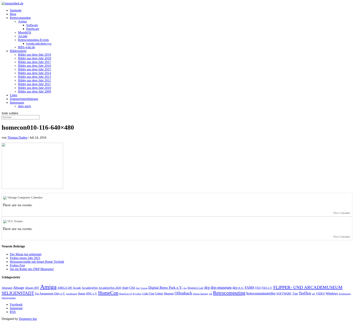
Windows (332, 293)
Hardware (32, 29)
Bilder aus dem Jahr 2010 (34, 87)
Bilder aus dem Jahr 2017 (34, 62)
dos (185, 288)
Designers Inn (28, 319)
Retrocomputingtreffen (261, 293)
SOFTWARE (284, 293)
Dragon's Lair (195, 287)
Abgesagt (7, 287)
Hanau (81, 293)
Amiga (22, 21)
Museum (169, 293)
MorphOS (24, 32)
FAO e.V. (267, 287)
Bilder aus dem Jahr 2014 (34, 73)
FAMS (249, 287)
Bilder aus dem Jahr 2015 (34, 69)
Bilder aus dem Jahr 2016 (34, 65)
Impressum (17, 102)
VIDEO (320, 293)
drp (207, 287)
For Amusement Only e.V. (50, 293)
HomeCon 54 (125, 294)
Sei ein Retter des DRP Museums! (32, 269)
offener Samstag (200, 294)
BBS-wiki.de (26, 47)
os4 (210, 294)
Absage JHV (32, 287)
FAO (258, 287)
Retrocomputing (20, 17)
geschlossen (71, 294)
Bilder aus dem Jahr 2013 (34, 76)
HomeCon (108, 293)
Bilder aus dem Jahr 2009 (34, 91)
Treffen (305, 293)
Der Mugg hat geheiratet (25, 254)
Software (32, 25)
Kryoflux (137, 294)
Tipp (295, 293)
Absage (18, 287)
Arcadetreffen (90, 287)
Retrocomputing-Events (33, 40)
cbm (138, 288)
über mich (24, 106)
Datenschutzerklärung (24, 99)
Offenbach (183, 293)
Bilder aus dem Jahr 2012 (34, 80)
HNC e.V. (91, 293)
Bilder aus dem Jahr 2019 (34, 54)
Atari (125, 287)
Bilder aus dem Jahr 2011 (34, 84)
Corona (144, 288)
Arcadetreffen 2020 (110, 287)
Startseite (16, 10)
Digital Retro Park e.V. (165, 287)
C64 (132, 287)
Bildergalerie (18, 51)
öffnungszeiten (9, 298)
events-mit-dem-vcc (39, 43)
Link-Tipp (148, 293)
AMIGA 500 (64, 287)
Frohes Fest (17, 265)
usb (313, 294)
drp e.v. (238, 287)
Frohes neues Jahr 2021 (25, 258)
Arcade (22, 36)
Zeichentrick (345, 294)
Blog (13, 14)
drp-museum (221, 287)
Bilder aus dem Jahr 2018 (34, 58)
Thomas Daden (17, 137)
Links (13, 95)
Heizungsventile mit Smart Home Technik (37, 261)
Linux (159, 293)
